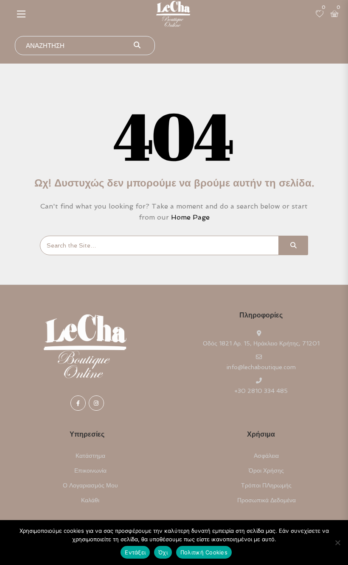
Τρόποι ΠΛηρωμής (266, 485)
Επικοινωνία (90, 470)
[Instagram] (96, 403)
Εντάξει (135, 552)
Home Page (190, 217)
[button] (21, 13)
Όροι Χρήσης (266, 470)
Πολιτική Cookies (203, 552)
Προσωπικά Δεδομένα (266, 500)
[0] (319, 14)
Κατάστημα (90, 455)
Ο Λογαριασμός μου (90, 485)
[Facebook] (78, 403)
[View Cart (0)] (334, 14)
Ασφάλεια (266, 455)
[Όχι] (337, 542)
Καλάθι (90, 500)
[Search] (293, 245)
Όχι (163, 552)
